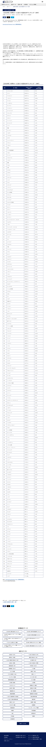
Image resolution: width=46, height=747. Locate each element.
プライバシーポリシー (8, 739)
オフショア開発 (33, 4)
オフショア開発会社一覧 (33, 735)
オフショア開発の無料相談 (33, 737)
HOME (4, 6)
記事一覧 (20, 4)
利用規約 (6, 737)
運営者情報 (6, 735)
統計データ (13, 4)
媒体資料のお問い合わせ (21, 735)
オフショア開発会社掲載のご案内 (35, 739)
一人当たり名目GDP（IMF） (9, 10)
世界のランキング (5, 4)
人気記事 (26, 4)
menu (42, 2)
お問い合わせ (6, 740)
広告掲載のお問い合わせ (21, 737)
